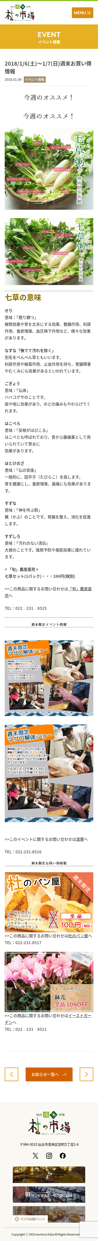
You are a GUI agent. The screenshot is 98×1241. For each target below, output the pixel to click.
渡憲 (80, 839)
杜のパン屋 (78, 935)
